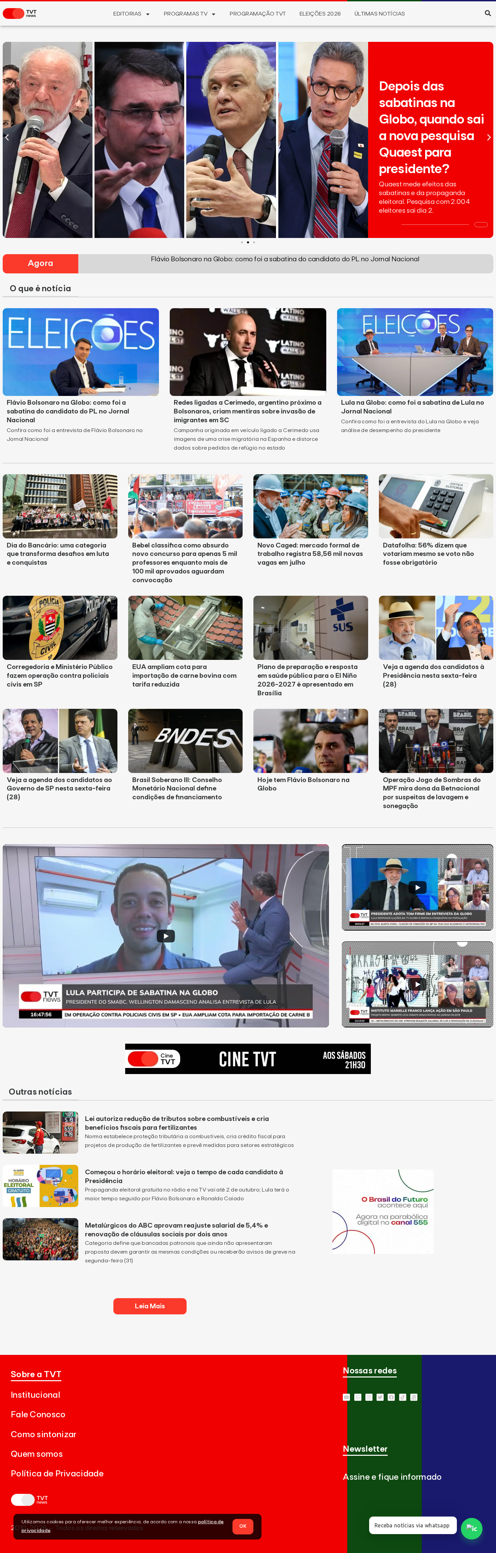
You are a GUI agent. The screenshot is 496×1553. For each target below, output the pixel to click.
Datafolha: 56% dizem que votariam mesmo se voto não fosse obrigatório (428, 554)
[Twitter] (380, 1397)
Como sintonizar (44, 1434)
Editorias (127, 14)
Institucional (35, 1395)
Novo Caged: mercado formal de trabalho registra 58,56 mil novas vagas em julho (310, 554)
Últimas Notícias (380, 14)
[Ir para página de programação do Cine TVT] (248, 1072)
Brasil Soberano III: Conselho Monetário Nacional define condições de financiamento (177, 789)
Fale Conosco (38, 1415)
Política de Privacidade (57, 1474)
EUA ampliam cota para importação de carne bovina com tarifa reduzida (184, 676)
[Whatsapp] (357, 1397)
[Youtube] (346, 1397)
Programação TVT (258, 14)
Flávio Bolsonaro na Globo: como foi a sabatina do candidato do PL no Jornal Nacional (68, 411)
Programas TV (186, 14)
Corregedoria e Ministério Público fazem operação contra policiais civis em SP (60, 676)
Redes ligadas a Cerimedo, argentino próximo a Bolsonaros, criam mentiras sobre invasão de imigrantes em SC (248, 411)
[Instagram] (369, 1397)
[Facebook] (391, 1397)
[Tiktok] (402, 1397)
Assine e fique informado (392, 1477)
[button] (487, 13)
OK (243, 1526)
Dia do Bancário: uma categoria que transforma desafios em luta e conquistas (58, 554)
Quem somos (37, 1454)
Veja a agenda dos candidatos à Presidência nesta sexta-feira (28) (433, 676)
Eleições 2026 (320, 14)
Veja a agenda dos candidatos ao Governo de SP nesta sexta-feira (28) (59, 789)
